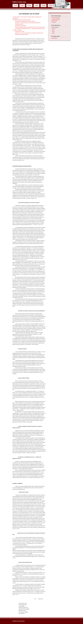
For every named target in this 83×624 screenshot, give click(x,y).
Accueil (15, 5)
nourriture (54, 22)
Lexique (36, 5)
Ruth (53, 30)
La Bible (43, 5)
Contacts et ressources (19, 621)
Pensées (29, 5)
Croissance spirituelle (55, 17)
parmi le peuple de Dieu (23, 34)
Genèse (53, 28)
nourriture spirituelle (56, 19)
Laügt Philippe (54, 38)
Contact (50, 5)
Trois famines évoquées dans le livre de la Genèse (25, 21)
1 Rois (53, 31)
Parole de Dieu (54, 20)
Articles (22, 5)
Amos (53, 33)
